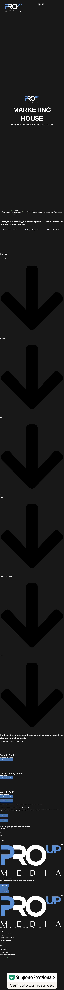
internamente (22, 810)
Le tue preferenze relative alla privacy (7, 954)
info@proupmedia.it (4, 828)
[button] (43, 4)
